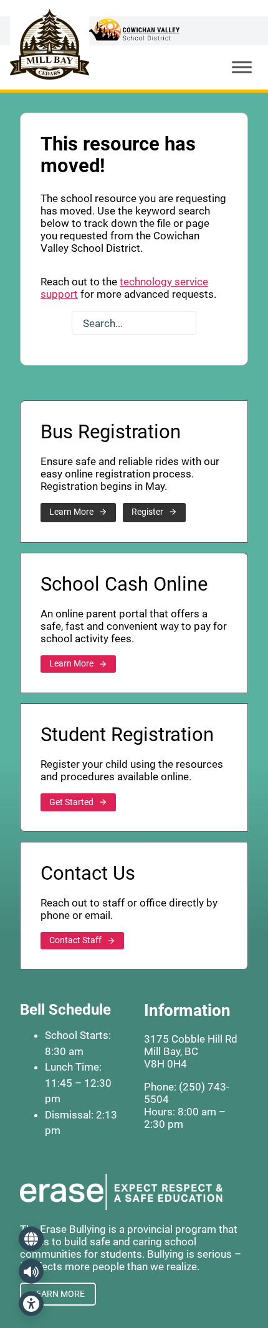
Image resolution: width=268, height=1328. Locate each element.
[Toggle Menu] (242, 67)
